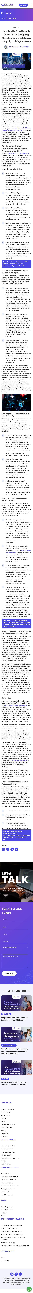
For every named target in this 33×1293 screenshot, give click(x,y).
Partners (4, 1213)
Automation (4, 1133)
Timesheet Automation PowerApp (12, 1234)
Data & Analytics (6, 1127)
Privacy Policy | (9, 1280)
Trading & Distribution (8, 1189)
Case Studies (12, 18)
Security (6, 1014)
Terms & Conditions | (20, 1280)
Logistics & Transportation (9, 1176)
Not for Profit (5, 1192)
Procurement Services (8, 1146)
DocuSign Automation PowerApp (11, 1225)
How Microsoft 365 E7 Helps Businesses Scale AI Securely (14, 1083)
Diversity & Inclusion (7, 1210)
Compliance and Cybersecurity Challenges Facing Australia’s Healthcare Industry (14, 1051)
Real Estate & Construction (9, 1186)
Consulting (4, 1136)
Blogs (3, 1257)
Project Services (6, 1155)
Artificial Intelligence (7, 1109)
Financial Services (7, 1183)
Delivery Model (5, 1112)
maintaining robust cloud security (15, 705)
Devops (3, 1161)
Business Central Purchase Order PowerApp (15, 1246)
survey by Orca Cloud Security (18, 153)
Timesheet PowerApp (8, 1242)
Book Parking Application (9, 1228)
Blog (3, 18)
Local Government (7, 1195)
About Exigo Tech (7, 1207)
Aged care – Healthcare (8, 1180)
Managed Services (7, 1149)
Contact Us (23, 5)
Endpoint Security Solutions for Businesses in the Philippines (14, 1018)
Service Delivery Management (10, 1158)
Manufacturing (5, 1173)
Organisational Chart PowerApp (11, 1231)
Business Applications (8, 1124)
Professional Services (8, 1152)
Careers (3, 1216)
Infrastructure (5, 1115)
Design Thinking (6, 1164)
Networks (4, 1118)
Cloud (5, 1079)
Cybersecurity (8, 1045)
